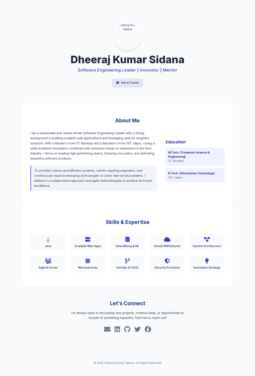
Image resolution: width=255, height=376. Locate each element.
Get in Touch (129, 82)
